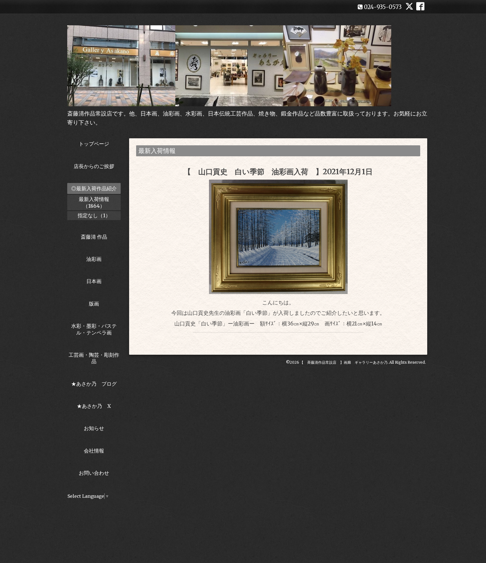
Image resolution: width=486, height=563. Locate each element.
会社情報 (94, 450)
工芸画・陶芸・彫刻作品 (94, 358)
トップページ (94, 144)
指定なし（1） (94, 215)
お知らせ (94, 428)
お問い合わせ (94, 473)
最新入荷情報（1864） (94, 202)
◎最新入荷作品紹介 (94, 188)
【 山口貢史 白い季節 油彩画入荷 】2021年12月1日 (278, 171)
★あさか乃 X (94, 406)
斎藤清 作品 (94, 237)
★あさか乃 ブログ (96, 384)
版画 (94, 303)
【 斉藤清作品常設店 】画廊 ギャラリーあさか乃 (344, 362)
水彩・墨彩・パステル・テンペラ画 (94, 329)
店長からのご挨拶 (94, 166)
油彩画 (94, 259)
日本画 (94, 281)
